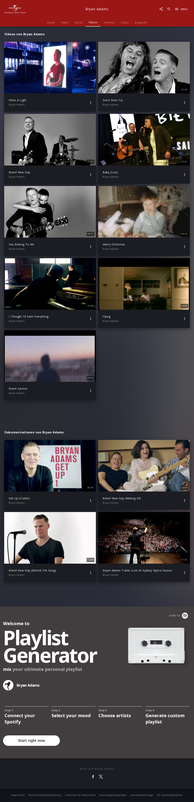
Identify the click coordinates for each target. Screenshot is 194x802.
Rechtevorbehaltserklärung (45, 795)
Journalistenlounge (141, 795)
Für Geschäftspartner (170, 795)
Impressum (18, 795)
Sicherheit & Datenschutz (80, 795)
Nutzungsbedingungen (113, 795)
